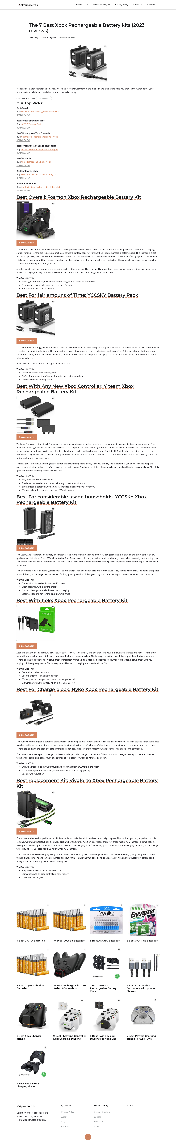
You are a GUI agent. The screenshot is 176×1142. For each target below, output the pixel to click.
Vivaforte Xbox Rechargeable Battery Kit (40, 187)
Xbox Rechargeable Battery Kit (36, 161)
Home (79, 4)
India (96, 1126)
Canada (97, 1116)
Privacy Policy (121, 4)
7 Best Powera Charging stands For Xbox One (141, 1037)
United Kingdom (102, 1112)
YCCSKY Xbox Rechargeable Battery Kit (39, 149)
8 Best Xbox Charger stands (28, 1037)
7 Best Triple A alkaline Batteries (30, 987)
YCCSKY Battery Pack (31, 124)
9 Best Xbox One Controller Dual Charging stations (69, 1037)
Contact (151, 4)
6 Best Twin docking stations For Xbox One (103, 1037)
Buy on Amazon (26, 242)
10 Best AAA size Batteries (69, 940)
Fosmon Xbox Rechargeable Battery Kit (40, 111)
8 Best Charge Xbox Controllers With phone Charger (141, 988)
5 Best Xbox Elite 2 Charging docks (27, 1085)
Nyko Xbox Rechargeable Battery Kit (38, 174)
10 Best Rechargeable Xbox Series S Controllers (69, 987)
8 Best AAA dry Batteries (105, 940)
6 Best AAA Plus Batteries (142, 940)
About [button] (136, 4)
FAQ (63, 1121)
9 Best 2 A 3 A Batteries (30, 940)
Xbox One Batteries (66, 37)
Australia (98, 1121)
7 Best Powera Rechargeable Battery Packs (103, 988)
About (64, 1116)
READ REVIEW (23, 115)
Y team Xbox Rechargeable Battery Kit (39, 136)
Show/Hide (43, 98)
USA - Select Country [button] (97, 4)
